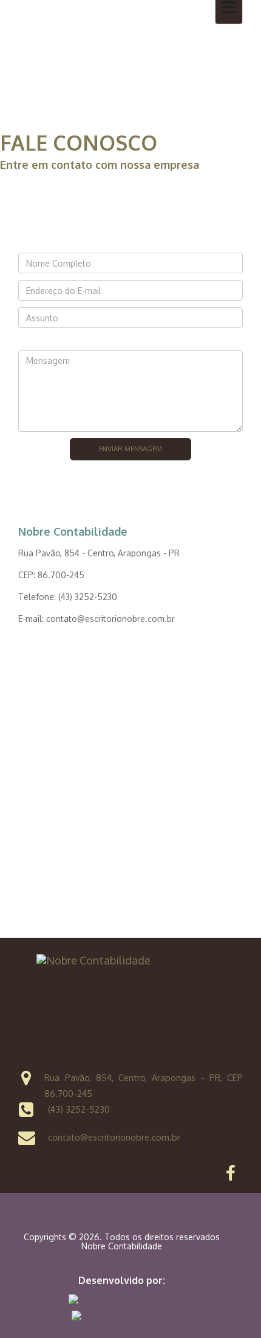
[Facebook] (231, 1176)
